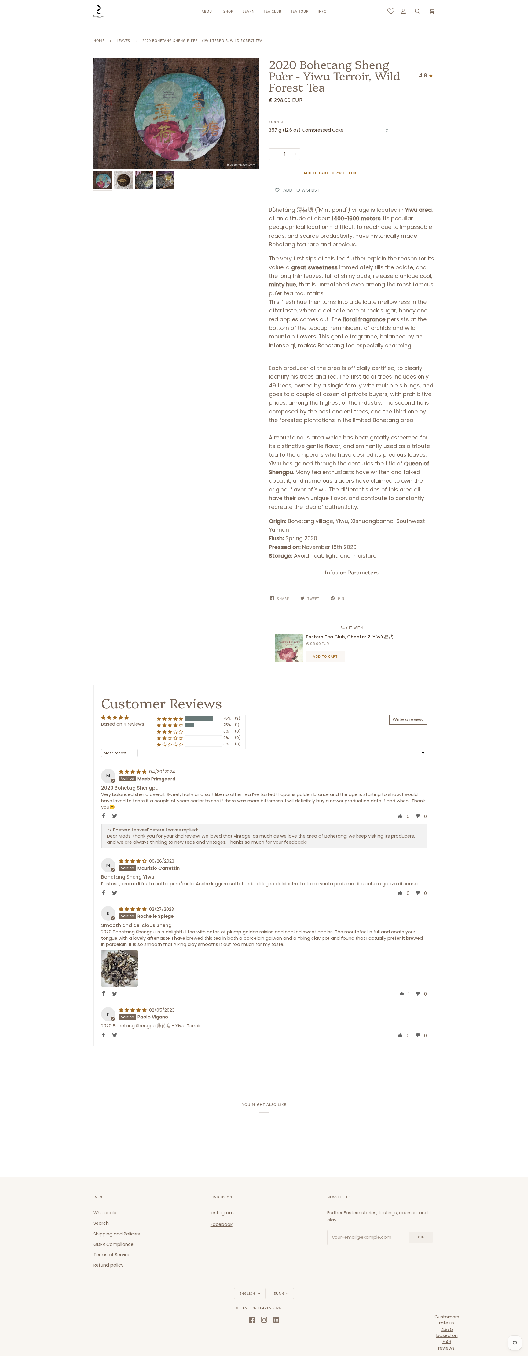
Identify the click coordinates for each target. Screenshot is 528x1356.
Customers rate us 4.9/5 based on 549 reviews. (447, 1332)
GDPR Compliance (114, 1244)
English (247, 1293)
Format (276, 122)
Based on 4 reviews (122, 724)
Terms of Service (112, 1255)
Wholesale (105, 1213)
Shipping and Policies (117, 1234)
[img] (133, 772)
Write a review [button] (408, 719)
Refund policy (108, 1265)
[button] (352, 572)
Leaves (123, 41)
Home (99, 41)
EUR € (279, 1293)
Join (420, 1237)
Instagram (222, 1213)
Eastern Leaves (255, 1308)
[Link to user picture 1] (119, 968)
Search (101, 1223)
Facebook (222, 1224)
